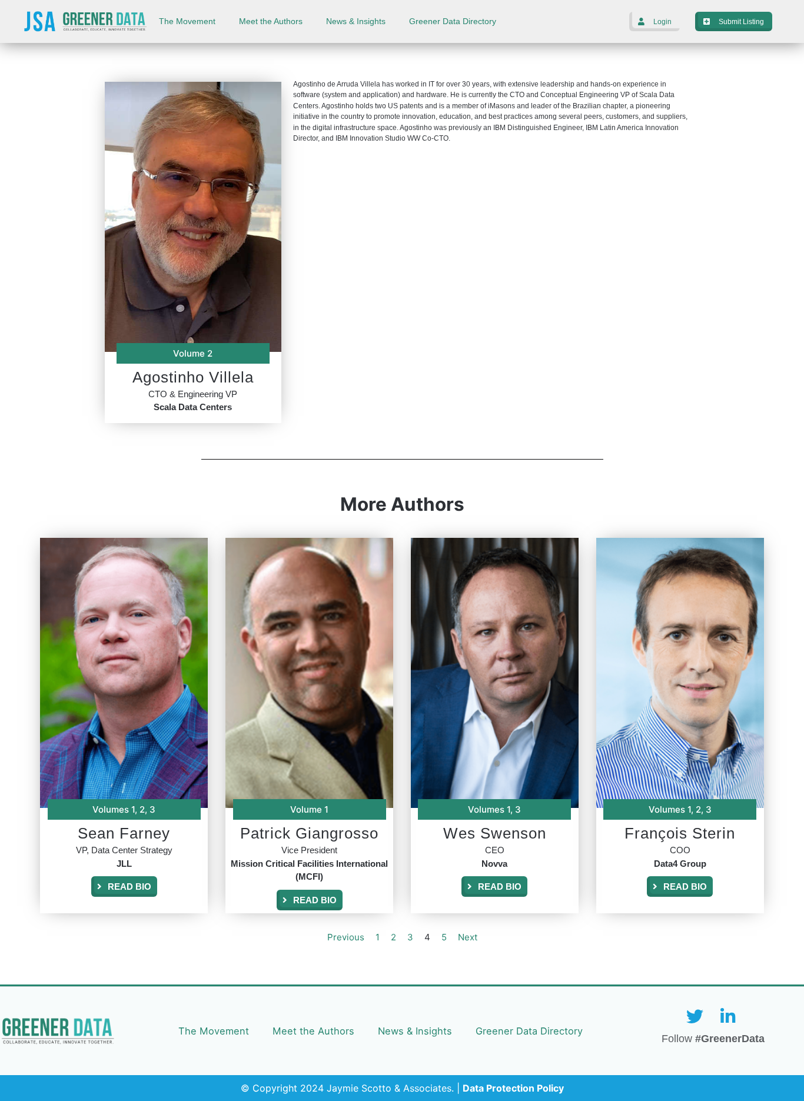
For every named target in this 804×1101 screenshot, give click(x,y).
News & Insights (356, 21)
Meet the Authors (271, 21)
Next (467, 937)
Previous (345, 937)
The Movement (187, 21)
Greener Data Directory (452, 21)
